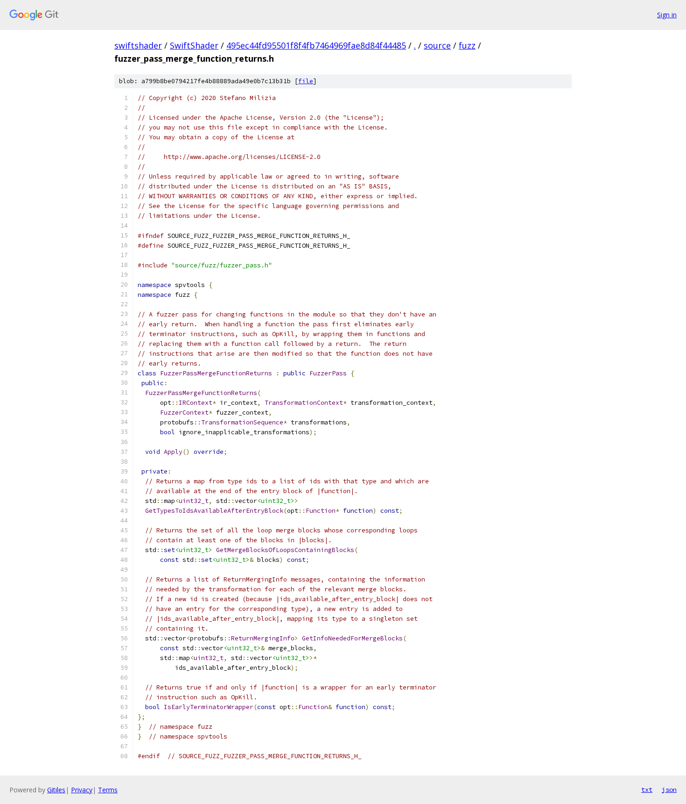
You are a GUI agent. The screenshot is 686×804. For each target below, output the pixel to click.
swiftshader (138, 45)
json (669, 789)
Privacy (81, 789)
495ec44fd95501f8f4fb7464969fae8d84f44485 (316, 45)
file (305, 81)
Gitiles (56, 789)
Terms (108, 789)
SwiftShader (194, 45)
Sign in (667, 14)
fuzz (467, 45)
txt (646, 789)
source (437, 45)
